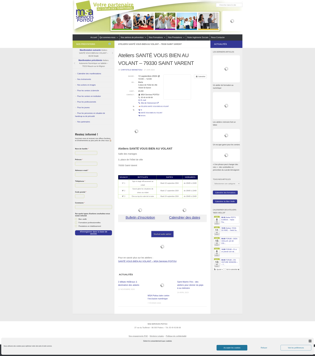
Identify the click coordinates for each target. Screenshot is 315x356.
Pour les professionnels (86, 102)
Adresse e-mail (82, 170)
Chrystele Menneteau (131, 70)
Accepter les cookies (232, 348)
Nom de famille (82, 149)
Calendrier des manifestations (89, 74)
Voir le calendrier (232, 269)
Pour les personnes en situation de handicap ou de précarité (90, 114)
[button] (310, 341)
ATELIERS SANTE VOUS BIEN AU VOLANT (154, 106)
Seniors (142, 115)
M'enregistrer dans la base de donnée (93, 233)
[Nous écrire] (106, 44)
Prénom (79, 159)
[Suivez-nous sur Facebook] (109, 44)
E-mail (143, 100)
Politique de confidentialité (176, 336)
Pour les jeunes (83, 107)
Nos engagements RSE (138, 336)
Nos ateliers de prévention (132, 37)
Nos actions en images (86, 85)
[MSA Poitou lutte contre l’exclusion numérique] (162, 285)
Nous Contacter (218, 37)
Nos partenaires (83, 122)
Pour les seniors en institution (89, 96)
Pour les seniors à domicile (88, 90)
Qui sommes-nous (107, 37)
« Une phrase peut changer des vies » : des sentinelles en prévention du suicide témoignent (226, 167)
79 (141, 110)
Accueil (93, 37)
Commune (80, 203)
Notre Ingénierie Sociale (197, 37)
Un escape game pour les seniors (226, 145)
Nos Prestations (175, 37)
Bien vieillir (83, 219)
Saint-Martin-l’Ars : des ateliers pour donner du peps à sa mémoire (190, 285)
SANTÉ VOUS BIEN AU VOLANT (151, 113)
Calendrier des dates (184, 217)
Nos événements (84, 79)
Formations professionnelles (90, 223)
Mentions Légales (157, 336)
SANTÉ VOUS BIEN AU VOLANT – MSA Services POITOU (147, 261)
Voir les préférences (296, 348)
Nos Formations (156, 37)
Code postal (80, 192)
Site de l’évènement (148, 103)
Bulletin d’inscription (140, 217)
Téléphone (80, 181)
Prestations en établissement (90, 226)
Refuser (264, 348)
